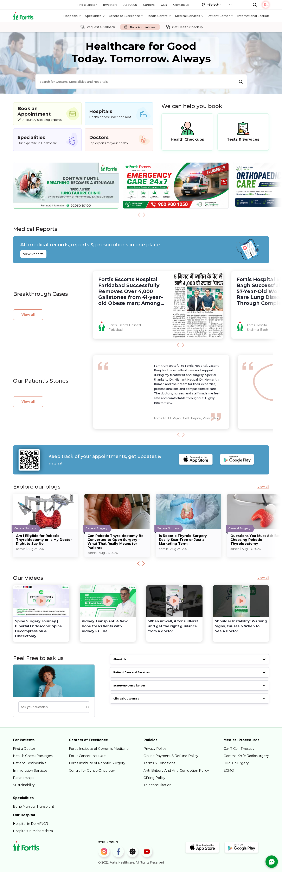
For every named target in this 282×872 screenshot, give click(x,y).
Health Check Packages (32, 756)
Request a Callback (100, 27)
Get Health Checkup (187, 27)
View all (28, 315)
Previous (138, 214)
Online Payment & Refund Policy (170, 756)
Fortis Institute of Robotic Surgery (97, 763)
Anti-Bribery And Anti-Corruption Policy (176, 771)
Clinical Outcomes (126, 698)
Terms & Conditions (159, 763)
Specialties (93, 16)
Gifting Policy (154, 778)
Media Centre (157, 16)
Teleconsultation (157, 785)
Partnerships (23, 778)
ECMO (229, 771)
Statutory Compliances (129, 685)
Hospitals (70, 16)
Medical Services (187, 16)
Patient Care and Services (131, 672)
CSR (164, 5)
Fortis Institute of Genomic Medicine (99, 749)
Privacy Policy (154, 749)
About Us (119, 659)
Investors (110, 5)
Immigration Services (30, 771)
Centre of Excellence (124, 16)
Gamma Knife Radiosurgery (246, 756)
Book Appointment (143, 27)
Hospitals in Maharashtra (33, 831)
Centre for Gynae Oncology (92, 771)
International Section (253, 16)
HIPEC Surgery (236, 763)
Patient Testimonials (29, 763)
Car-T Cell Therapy (239, 749)
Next (144, 214)
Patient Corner (218, 16)
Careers (149, 5)
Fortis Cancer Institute (87, 756)
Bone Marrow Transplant (33, 807)
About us (130, 5)
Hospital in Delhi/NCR (30, 824)
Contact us (181, 5)
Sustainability (24, 785)
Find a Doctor (87, 5)
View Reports (33, 254)
